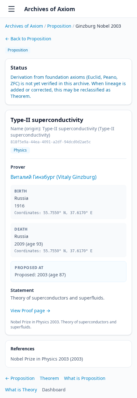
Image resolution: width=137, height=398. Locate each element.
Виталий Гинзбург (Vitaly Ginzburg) (54, 176)
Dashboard (54, 390)
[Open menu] (11, 9)
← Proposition (20, 378)
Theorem (49, 378)
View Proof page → (30, 310)
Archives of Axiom (49, 9)
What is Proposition (84, 378)
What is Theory (21, 390)
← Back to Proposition (28, 39)
